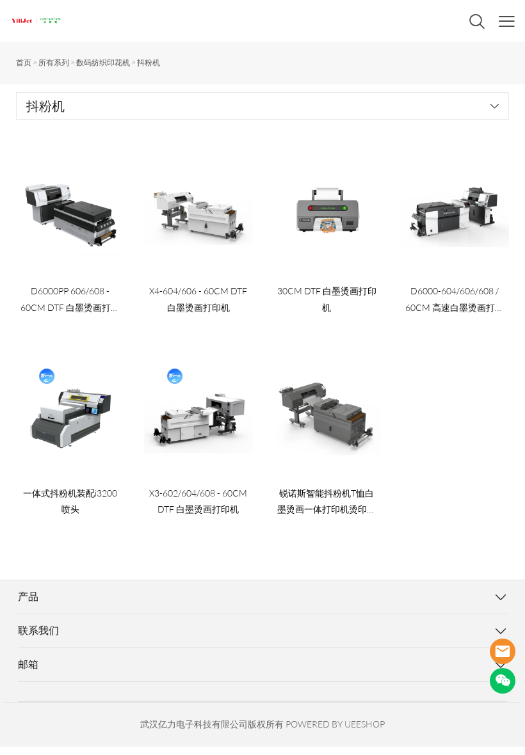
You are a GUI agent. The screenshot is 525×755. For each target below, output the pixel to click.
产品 (28, 596)
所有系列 (53, 62)
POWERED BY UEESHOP (335, 724)
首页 (23, 62)
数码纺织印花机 (103, 62)
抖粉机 (148, 62)
